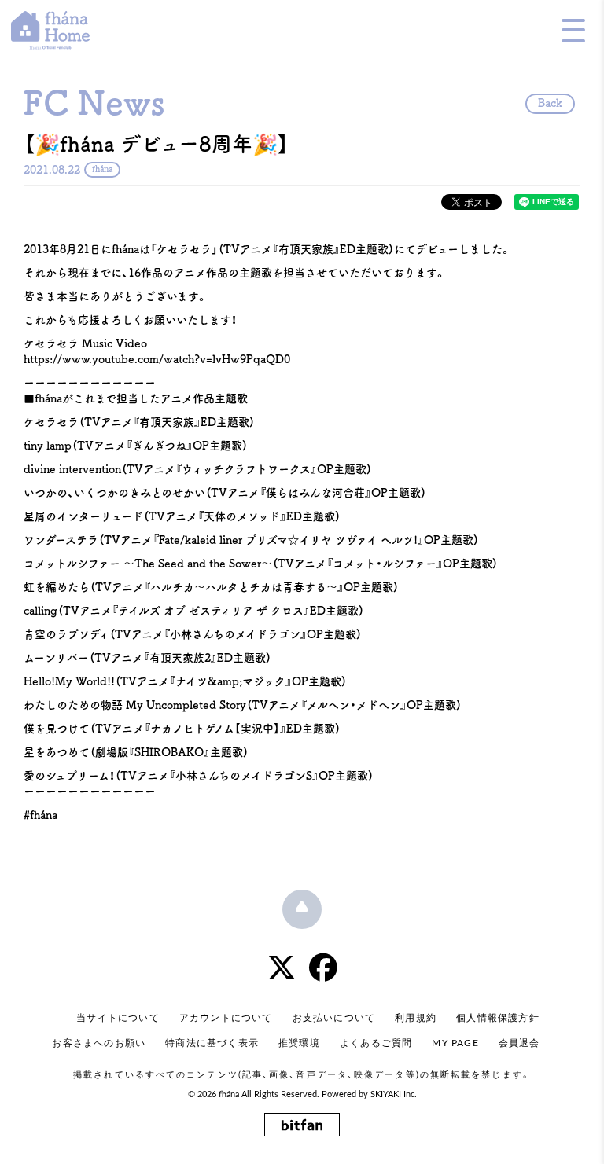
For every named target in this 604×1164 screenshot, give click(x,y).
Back (550, 102)
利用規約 (415, 1018)
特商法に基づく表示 (212, 1043)
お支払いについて (334, 1018)
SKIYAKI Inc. (393, 1095)
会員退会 (519, 1043)
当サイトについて (118, 1018)
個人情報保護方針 (498, 1018)
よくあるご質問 (376, 1043)
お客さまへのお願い (98, 1043)
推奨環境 (299, 1043)
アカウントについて (226, 1018)
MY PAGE (455, 1043)
